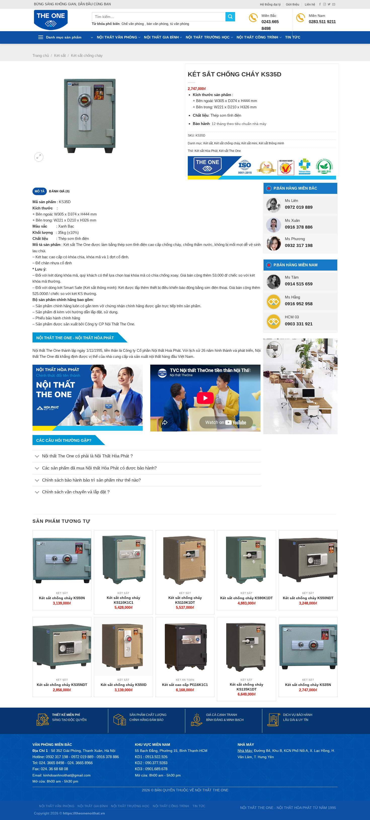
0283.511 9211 (322, 21)
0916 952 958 (299, 303)
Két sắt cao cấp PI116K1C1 (185, 685)
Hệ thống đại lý (270, 4)
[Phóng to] (39, 157)
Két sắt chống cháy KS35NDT (62, 685)
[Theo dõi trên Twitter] (329, 4)
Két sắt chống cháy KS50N (62, 598)
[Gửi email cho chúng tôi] (333, 4)
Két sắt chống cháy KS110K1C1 (123, 600)
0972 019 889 (299, 207)
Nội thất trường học (208, 37)
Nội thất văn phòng (117, 37)
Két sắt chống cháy (87, 55)
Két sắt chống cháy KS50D (123, 685)
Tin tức (292, 37)
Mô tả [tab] (40, 191)
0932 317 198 (299, 245)
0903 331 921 (299, 323)
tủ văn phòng (179, 24)
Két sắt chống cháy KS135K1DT (246, 686)
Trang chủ (40, 55)
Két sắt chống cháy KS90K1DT (246, 598)
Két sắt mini (249, 143)
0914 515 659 (299, 283)
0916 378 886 (299, 227)
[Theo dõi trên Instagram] (324, 4)
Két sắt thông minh (271, 143)
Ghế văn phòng (133, 24)
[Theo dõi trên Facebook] (320, 4)
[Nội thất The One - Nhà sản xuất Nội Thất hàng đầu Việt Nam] (59, 20)
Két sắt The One (230, 151)
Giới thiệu (292, 4)
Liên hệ (310, 4)
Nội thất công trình (257, 37)
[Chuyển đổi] (37, 457)
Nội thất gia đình (161, 37)
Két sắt (60, 55)
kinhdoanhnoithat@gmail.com (67, 775)
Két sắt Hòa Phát (206, 151)
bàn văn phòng (157, 24)
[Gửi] (230, 16)
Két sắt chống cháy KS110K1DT (185, 600)
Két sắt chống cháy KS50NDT (308, 598)
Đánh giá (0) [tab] (59, 191)
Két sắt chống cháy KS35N (308, 685)
